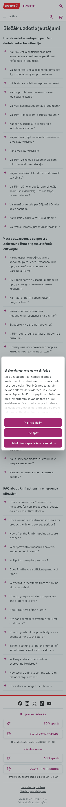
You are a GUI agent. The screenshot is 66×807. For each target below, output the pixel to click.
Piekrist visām (33, 422)
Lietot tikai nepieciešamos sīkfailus (33, 443)
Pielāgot (33, 433)
